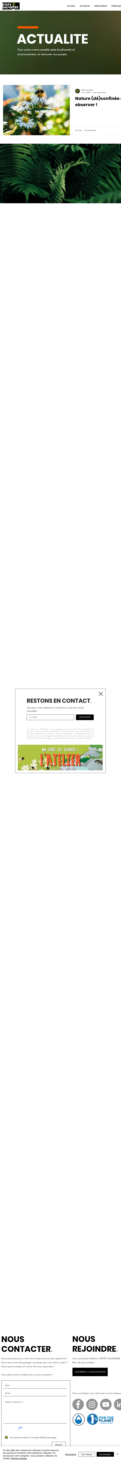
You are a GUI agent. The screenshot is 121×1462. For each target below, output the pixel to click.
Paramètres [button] (70, 1454)
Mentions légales (19, 1458)
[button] (101, 694)
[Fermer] (117, 1454)
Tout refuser (86, 1454)
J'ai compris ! (105, 1454)
